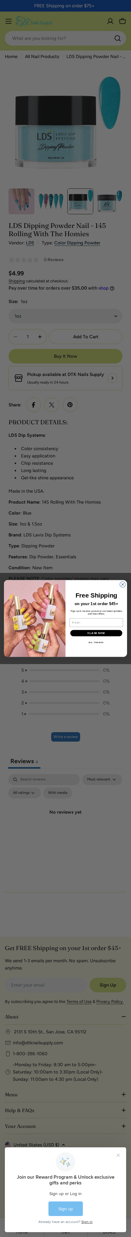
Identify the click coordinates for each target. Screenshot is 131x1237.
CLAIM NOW (96, 633)
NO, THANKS (96, 643)
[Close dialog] (123, 584)
